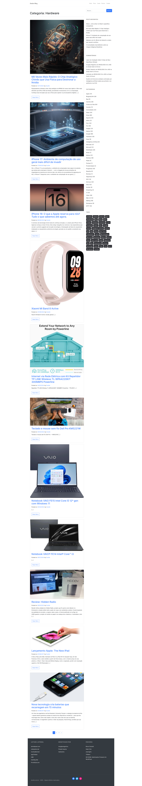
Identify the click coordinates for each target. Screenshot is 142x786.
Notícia (109, 237)
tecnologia (90, 246)
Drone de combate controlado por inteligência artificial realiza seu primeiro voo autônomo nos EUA (99, 81)
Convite (88, 107)
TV (87, 192)
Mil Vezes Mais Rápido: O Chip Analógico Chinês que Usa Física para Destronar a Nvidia (54, 79)
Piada (87, 160)
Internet (107, 228)
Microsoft (89, 147)
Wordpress (89, 203)
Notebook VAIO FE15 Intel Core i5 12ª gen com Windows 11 (55, 502)
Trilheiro (88, 754)
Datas (87, 112)
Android (102, 216)
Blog (96, 219)
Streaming (89, 190)
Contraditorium (35, 752)
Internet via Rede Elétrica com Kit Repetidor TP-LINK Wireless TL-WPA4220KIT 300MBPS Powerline (56, 379)
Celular (89, 222)
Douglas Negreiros (91, 64)
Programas (89, 168)
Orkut (88, 240)
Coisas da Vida (90, 104)
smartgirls (88, 752)
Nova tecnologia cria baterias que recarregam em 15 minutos (50, 706)
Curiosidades (89, 110)
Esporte (88, 118)
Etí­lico (88, 120)
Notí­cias (88, 158)
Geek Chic (89, 749)
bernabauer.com (35, 746)
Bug (87, 99)
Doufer (48, 86)
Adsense (95, 216)
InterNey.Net (34, 760)
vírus (105, 246)
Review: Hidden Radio (44, 601)
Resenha (88, 171)
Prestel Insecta (62, 749)
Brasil (105, 219)
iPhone (96, 231)
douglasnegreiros (63, 746)
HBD (32, 757)
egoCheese (34, 754)
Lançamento (90, 234)
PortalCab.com (35, 762)
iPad (91, 231)
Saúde (101, 240)
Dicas (87, 115)
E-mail (108, 222)
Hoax (87, 139)
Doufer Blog (33, 3)
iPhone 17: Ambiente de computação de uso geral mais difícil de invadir (56, 160)
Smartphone (97, 243)
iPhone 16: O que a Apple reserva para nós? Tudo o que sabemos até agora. (56, 215)
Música (88, 155)
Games (88, 131)
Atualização (90, 219)
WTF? (87, 206)
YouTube (96, 249)
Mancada (88, 144)
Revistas (88, 174)
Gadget (88, 128)
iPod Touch (103, 231)
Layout (97, 234)
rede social (94, 240)
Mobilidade (89, 150)
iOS (88, 231)
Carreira (88, 102)
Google (88, 134)
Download (102, 222)
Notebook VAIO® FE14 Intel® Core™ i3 (53, 554)
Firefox (96, 225)
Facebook (89, 225)
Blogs (100, 219)
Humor (89, 228)
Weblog (88, 200)
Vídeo (87, 195)
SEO (87, 179)
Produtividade (90, 166)
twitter (96, 246)
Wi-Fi (109, 246)
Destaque (95, 222)
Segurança (89, 176)
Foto (87, 123)
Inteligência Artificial (92, 142)
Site (92, 243)
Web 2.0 (88, 198)
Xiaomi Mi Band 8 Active (45, 308)
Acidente (89, 216)
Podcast (88, 163)
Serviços (88, 182)
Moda (87, 152)
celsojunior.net (35, 749)
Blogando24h (90, 96)
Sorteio (88, 187)
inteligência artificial (97, 228)
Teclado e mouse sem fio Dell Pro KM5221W (56, 428)
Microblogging (105, 234)
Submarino (61, 752)
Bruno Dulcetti (90, 746)
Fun (87, 126)
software (105, 243)
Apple (87, 94)
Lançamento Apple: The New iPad (50, 650)
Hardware (89, 136)
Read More (35, 97)
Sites (87, 184)
